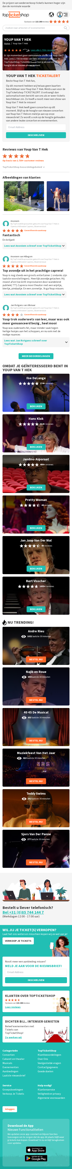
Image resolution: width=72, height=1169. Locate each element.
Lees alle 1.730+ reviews (43, 50)
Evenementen (11, 1067)
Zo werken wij (13, 1037)
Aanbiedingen (10, 1071)
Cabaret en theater (13, 1059)
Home (7, 43)
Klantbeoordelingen (49, 1055)
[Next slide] (64, 196)
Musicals (7, 1063)
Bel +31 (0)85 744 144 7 (23, 912)
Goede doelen (45, 1071)
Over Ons (43, 1059)
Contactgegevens (48, 1067)
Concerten (9, 1055)
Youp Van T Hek (20, 43)
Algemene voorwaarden (51, 1098)
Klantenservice (46, 1089)
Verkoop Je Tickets (13, 1094)
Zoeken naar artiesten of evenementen (25, 28)
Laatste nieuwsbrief (14, 1075)
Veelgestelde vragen (49, 1063)
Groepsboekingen (13, 1089)
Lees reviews (13, 1007)
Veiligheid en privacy (49, 1094)
